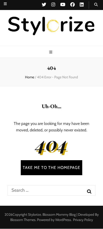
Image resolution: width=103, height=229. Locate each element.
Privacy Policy (83, 219)
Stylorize (34, 214)
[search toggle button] (96, 4)
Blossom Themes (23, 219)
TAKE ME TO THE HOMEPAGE (51, 167)
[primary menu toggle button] (51, 52)
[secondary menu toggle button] (5, 4)
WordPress (63, 219)
